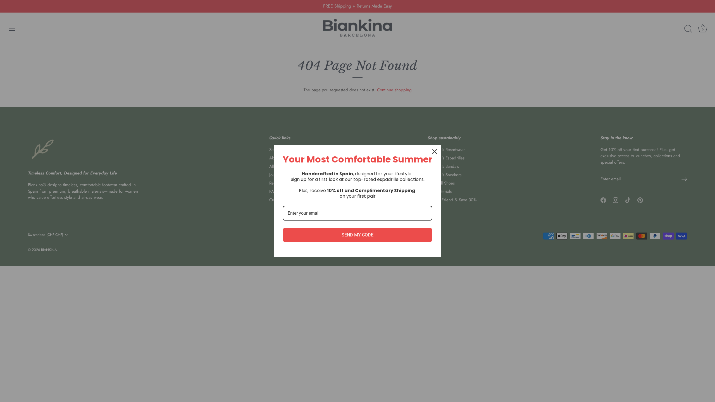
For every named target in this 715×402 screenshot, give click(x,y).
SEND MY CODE (357, 235)
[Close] (434, 151)
